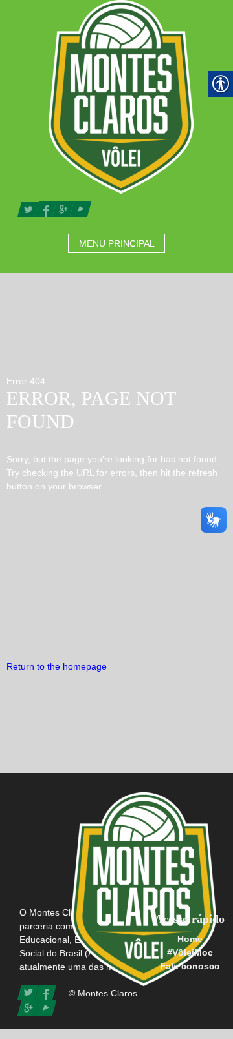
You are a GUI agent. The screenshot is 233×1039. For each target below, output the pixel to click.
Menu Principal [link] (117, 243)
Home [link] (190, 939)
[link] (121, 96)
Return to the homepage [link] (56, 666)
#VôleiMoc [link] (190, 952)
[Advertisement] (116, 576)
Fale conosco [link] (190, 966)
